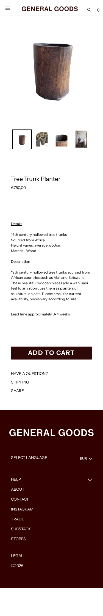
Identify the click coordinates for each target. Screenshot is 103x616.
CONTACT (20, 499)
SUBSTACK (21, 528)
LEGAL (17, 555)
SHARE (17, 390)
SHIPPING (20, 382)
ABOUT (17, 489)
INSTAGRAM (22, 509)
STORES (18, 538)
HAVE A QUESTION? (29, 373)
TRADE (17, 519)
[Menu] (8, 8)
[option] (22, 139)
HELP (16, 479)
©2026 (17, 565)
